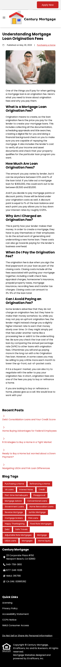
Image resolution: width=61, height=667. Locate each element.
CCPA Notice (9, 619)
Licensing (7, 602)
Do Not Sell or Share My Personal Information (27, 635)
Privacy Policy (10, 608)
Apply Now (48, 5)
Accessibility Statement (15, 614)
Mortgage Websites (24, 655)
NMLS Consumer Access (15, 625)
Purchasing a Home (46, 45)
